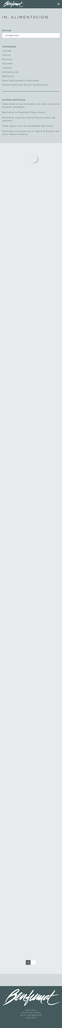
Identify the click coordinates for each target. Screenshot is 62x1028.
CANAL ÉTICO (31, 1018)
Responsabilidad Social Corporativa (25, 85)
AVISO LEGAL (31, 1010)
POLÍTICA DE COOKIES (31, 1013)
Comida (7, 68)
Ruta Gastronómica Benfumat (20, 80)
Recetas (7, 59)
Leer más (15, 246)
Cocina (6, 55)
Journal (7, 51)
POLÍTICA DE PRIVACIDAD (31, 1015)
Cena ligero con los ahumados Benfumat (28, 126)
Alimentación (10, 72)
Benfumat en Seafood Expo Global (24, 112)
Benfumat (8, 76)
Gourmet (7, 63)
